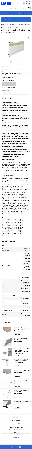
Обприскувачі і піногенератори (16, 429)
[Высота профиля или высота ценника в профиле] (14, 295)
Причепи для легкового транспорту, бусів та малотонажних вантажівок (16, 424)
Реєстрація (28, 1)
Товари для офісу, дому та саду (16, 427)
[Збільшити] (16, 49)
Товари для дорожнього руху (16, 434)
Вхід (24, 1)
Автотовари (16, 437)
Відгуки (9, 13)
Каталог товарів (8, 19)
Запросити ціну (10, 84)
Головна (3, 13)
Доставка (21, 13)
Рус (15, 3)
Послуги (15, 13)
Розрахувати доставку (8, 90)
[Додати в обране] (29, 38)
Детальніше (17, 334)
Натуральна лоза (16, 432)
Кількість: (5, 87)
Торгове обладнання (16, 420)
